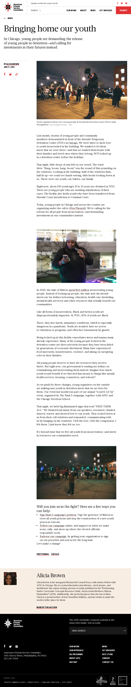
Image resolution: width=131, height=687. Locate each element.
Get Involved (108, 650)
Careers (106, 658)
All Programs (76, 654)
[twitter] (121, 3)
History (73, 662)
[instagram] (126, 3)
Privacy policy (33, 682)
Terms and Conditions (50, 682)
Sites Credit (67, 682)
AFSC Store (107, 654)
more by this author (47, 607)
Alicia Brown (12, 64)
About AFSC (74, 658)
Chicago (55, 554)
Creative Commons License (14, 682)
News (104, 646)
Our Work (74, 646)
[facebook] (118, 3)
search (40, 10)
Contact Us (107, 662)
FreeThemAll (43, 554)
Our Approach (76, 650)
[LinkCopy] (16, 74)
